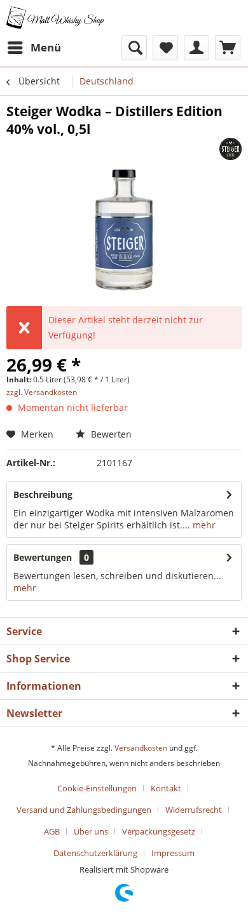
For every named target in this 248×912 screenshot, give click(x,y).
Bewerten (110, 434)
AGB (52, 831)
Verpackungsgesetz (158, 831)
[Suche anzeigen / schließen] (134, 47)
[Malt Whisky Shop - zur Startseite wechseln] (55, 17)
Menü (46, 47)
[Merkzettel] (165, 47)
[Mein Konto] (196, 47)
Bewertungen (42, 557)
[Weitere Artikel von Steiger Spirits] (230, 149)
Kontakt (166, 788)
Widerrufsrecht (193, 809)
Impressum (173, 853)
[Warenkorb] (227, 47)
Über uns (91, 831)
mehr (203, 525)
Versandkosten (140, 747)
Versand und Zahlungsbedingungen (84, 809)
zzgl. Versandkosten (41, 392)
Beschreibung (42, 494)
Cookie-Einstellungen (97, 788)
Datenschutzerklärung (95, 853)
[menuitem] (33, 47)
